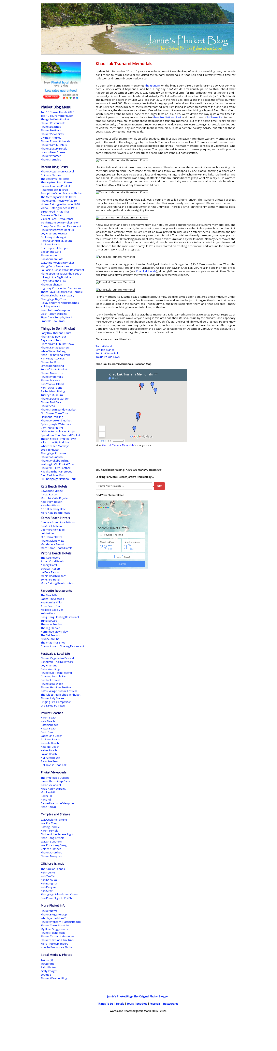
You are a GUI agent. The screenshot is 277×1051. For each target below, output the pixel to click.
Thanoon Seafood (52, 624)
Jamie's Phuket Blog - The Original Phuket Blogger (138, 996)
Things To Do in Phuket (55, 119)
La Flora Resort (50, 572)
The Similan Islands (53, 869)
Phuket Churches (51, 852)
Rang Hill (46, 799)
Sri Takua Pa (214, 117)
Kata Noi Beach (50, 746)
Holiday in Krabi (50, 306)
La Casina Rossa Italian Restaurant (62, 270)
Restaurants (170, 1003)
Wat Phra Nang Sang (54, 845)
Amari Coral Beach (52, 561)
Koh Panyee (48, 887)
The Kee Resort (50, 557)
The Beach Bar (50, 595)
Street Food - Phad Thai (55, 211)
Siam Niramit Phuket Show (57, 344)
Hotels (120, 1003)
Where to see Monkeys (55, 446)
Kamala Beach (50, 743)
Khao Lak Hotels (146, 271)
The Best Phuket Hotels (55, 179)
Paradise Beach (50, 761)
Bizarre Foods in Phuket (55, 186)
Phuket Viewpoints (52, 134)
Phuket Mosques (51, 856)
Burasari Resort (50, 568)
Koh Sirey (47, 891)
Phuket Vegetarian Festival (57, 171)
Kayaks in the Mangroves (56, 471)
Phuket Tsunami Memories (57, 936)
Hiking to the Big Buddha (56, 277)
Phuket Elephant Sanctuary (57, 295)
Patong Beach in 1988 (54, 189)
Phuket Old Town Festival (56, 673)
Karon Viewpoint (51, 785)
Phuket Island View (52, 540)
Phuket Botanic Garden (55, 398)
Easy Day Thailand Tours (56, 333)
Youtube (46, 974)
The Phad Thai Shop (53, 642)
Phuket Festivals (51, 130)
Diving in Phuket (51, 137)
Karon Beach (49, 717)
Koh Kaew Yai (49, 880)
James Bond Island (52, 366)
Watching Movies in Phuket (57, 262)
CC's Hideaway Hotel (54, 509)
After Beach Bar (50, 606)
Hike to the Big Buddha (55, 442)
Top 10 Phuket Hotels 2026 (57, 112)
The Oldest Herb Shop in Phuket (60, 694)
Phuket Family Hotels (54, 145)
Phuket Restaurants (53, 123)
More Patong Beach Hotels (57, 583)
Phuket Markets (50, 380)
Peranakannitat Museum (56, 241)
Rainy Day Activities (53, 358)
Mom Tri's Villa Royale (54, 498)
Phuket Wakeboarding (55, 460)
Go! (159, 486)
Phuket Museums (52, 373)
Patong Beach (49, 725)
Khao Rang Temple (52, 838)
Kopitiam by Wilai (51, 602)
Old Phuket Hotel (51, 537)
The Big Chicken (50, 628)
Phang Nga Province (53, 453)
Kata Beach (48, 721)
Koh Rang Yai (49, 883)
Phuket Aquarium (52, 457)
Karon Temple (49, 830)
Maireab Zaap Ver (52, 610)
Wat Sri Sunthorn (51, 841)
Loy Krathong (49, 665)
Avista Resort (49, 494)
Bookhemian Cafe (52, 259)
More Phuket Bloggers (54, 943)
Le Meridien (48, 533)
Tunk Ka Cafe (49, 620)
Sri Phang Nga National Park (58, 479)
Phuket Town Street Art (55, 925)
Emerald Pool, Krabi (53, 321)
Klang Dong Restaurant (55, 266)
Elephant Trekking (52, 417)
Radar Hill (47, 796)
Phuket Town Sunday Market (58, 409)
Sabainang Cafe (51, 251)
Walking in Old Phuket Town (58, 464)
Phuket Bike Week (52, 683)
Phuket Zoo (48, 406)
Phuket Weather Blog (54, 978)
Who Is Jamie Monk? (53, 918)
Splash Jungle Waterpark (56, 424)
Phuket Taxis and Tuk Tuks (57, 940)
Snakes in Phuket (51, 215)
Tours (130, 1003)
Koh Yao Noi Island (52, 384)
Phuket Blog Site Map (54, 914)
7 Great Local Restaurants (57, 219)
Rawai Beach (49, 728)
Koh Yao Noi (48, 872)
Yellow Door (48, 613)
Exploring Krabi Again (54, 237)
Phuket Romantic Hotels (55, 141)
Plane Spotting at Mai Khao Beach (61, 273)
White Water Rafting (53, 351)
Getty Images (49, 971)
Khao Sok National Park (166, 117)
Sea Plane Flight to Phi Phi (56, 898)
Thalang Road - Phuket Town (58, 439)
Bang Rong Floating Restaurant (60, 617)
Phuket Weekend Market (56, 420)
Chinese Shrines (51, 175)
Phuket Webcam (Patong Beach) (61, 922)
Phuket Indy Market (53, 698)
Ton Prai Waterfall (107, 353)
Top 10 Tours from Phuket (57, 116)
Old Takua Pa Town (53, 705)
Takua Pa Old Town (108, 357)
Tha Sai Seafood (51, 635)
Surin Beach (48, 732)
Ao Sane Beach (50, 244)
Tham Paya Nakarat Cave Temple (62, 292)
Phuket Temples (51, 159)
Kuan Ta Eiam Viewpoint (56, 310)
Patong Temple (50, 827)
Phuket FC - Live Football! (56, 468)
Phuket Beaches (51, 126)
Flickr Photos (48, 967)
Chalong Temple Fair (54, 676)
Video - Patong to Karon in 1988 (60, 204)
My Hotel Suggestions (54, 929)
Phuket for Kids (50, 362)
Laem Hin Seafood (52, 599)
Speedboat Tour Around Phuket (60, 435)
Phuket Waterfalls (52, 376)
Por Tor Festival (50, 680)
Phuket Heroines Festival (56, 687)
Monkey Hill (48, 792)
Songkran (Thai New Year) (57, 662)
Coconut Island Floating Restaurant (62, 646)
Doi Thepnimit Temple (54, 248)
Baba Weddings (50, 669)
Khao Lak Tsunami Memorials (118, 445)
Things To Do (106, 1003)
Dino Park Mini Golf (52, 475)
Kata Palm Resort (51, 502)
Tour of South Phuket (54, 369)
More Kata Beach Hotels (55, 512)
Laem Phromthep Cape (55, 781)
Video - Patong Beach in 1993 (59, 208)
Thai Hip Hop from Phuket (57, 182)
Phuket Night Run (51, 284)
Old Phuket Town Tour (54, 413)
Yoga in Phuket (50, 449)
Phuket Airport (50, 255)
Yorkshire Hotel (50, 579)
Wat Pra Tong (49, 823)
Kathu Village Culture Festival (59, 691)
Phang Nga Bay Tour (53, 299)
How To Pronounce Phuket (57, 947)
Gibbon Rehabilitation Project (59, 431)
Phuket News (49, 911)
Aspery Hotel (49, 565)
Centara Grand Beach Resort (58, 522)
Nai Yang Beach (50, 757)
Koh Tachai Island (51, 387)
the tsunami (153, 85)
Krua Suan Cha (50, 639)
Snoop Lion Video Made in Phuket (61, 193)
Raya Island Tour (51, 340)
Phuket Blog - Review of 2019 (59, 200)
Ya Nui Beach (49, 750)
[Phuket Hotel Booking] (61, 100)
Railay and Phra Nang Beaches (60, 303)
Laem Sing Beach (51, 736)
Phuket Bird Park (51, 402)
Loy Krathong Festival (54, 233)
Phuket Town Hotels (53, 932)
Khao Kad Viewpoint (53, 788)
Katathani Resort (51, 505)
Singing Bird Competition (56, 702)
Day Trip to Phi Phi (52, 428)
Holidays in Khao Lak (54, 765)
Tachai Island (104, 346)
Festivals (155, 1003)
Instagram (47, 963)
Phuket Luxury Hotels (54, 148)
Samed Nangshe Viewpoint (58, 803)
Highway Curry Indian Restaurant (61, 288)
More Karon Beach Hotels (56, 548)
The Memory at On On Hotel (58, 197)
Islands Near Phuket (53, 152)
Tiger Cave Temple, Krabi (56, 317)
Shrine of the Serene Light (57, 834)
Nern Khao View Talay (54, 631)
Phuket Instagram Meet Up (57, 230)
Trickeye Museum (52, 395)
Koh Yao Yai (48, 876)
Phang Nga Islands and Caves (59, 894)
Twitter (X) (47, 960)
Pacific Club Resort (52, 526)
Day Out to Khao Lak (53, 281)
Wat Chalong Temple (54, 819)
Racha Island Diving (53, 391)
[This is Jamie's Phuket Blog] (137, 54)
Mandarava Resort (52, 544)
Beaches (141, 1003)
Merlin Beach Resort (53, 576)
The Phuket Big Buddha (55, 777)
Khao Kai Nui (48, 807)
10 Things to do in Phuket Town (60, 222)
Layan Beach (49, 754)
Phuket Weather (51, 156)
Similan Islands (105, 350)
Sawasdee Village (52, 491)
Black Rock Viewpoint (54, 313)
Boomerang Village (53, 529)
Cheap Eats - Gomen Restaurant (61, 226)
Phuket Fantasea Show (55, 347)
